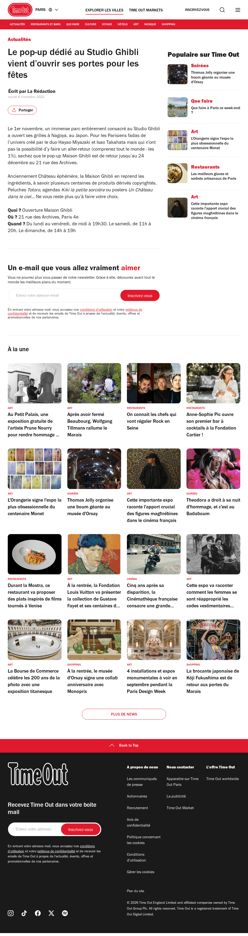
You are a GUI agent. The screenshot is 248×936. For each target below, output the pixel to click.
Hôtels (123, 24)
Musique (150, 24)
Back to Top (129, 746)
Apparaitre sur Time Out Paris (183, 782)
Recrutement (137, 808)
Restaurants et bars (46, 24)
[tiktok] (24, 913)
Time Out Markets (146, 11)
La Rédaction (41, 92)
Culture (90, 24)
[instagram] (11, 913)
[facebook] (38, 913)
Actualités (17, 24)
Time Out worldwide (222, 779)
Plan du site (135, 891)
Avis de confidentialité (138, 823)
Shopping (168, 24)
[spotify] (65, 913)
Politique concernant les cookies (144, 840)
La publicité (176, 797)
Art (136, 24)
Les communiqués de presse (142, 782)
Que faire (72, 24)
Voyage (107, 24)
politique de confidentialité (56, 852)
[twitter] (51, 913)
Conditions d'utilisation (136, 858)
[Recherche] (222, 10)
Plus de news (124, 715)
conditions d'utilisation (96, 310)
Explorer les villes (104, 11)
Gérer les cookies (140, 872)
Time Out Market (180, 808)
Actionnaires (137, 797)
